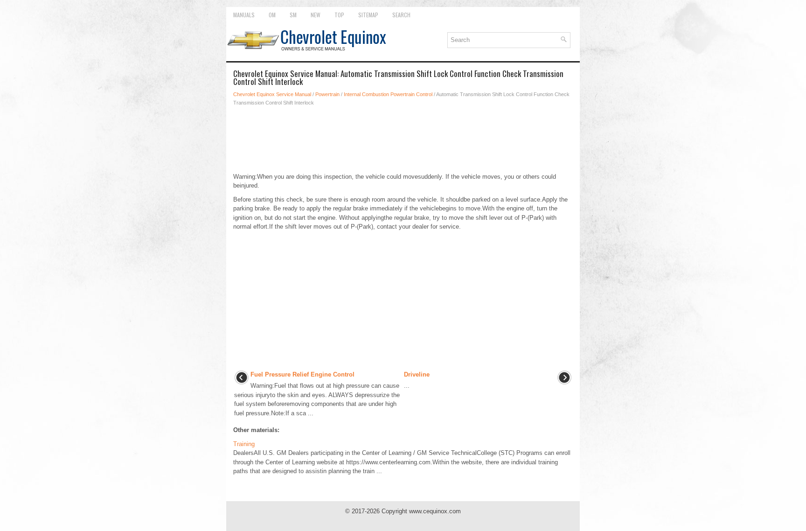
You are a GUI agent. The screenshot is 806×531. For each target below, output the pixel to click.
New (315, 15)
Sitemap (368, 15)
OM (272, 15)
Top (339, 15)
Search (401, 15)
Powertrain (327, 94)
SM (293, 15)
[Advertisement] (403, 140)
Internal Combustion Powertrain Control (388, 94)
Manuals (244, 15)
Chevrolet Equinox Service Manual (272, 94)
